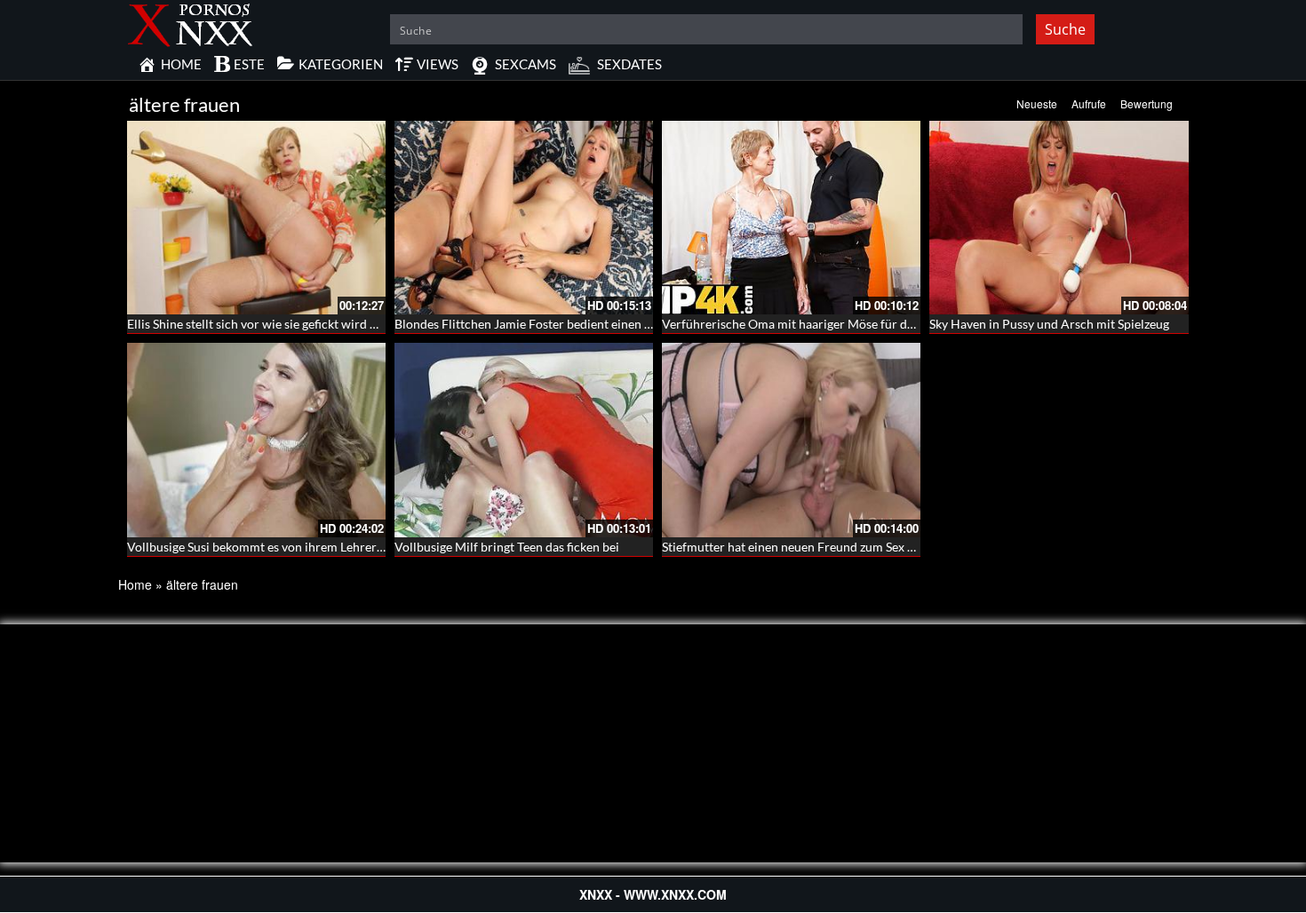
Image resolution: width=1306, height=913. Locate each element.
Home (135, 584)
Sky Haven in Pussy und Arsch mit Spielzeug (1049, 323)
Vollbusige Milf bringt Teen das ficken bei (506, 546)
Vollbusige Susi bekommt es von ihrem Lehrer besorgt (274, 546)
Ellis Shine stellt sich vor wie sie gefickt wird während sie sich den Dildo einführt (346, 323)
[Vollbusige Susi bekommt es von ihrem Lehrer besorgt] (256, 439)
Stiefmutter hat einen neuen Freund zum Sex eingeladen (814, 546)
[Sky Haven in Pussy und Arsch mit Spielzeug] (1058, 217)
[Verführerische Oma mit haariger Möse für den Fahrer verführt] (791, 217)
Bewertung (1146, 103)
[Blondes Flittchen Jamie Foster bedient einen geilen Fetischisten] (523, 217)
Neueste (1036, 103)
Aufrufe (1088, 103)
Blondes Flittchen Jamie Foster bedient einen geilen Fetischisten (570, 323)
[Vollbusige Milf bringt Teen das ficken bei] (523, 439)
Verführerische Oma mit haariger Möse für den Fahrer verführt (835, 323)
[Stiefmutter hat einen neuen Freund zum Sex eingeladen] (791, 439)
